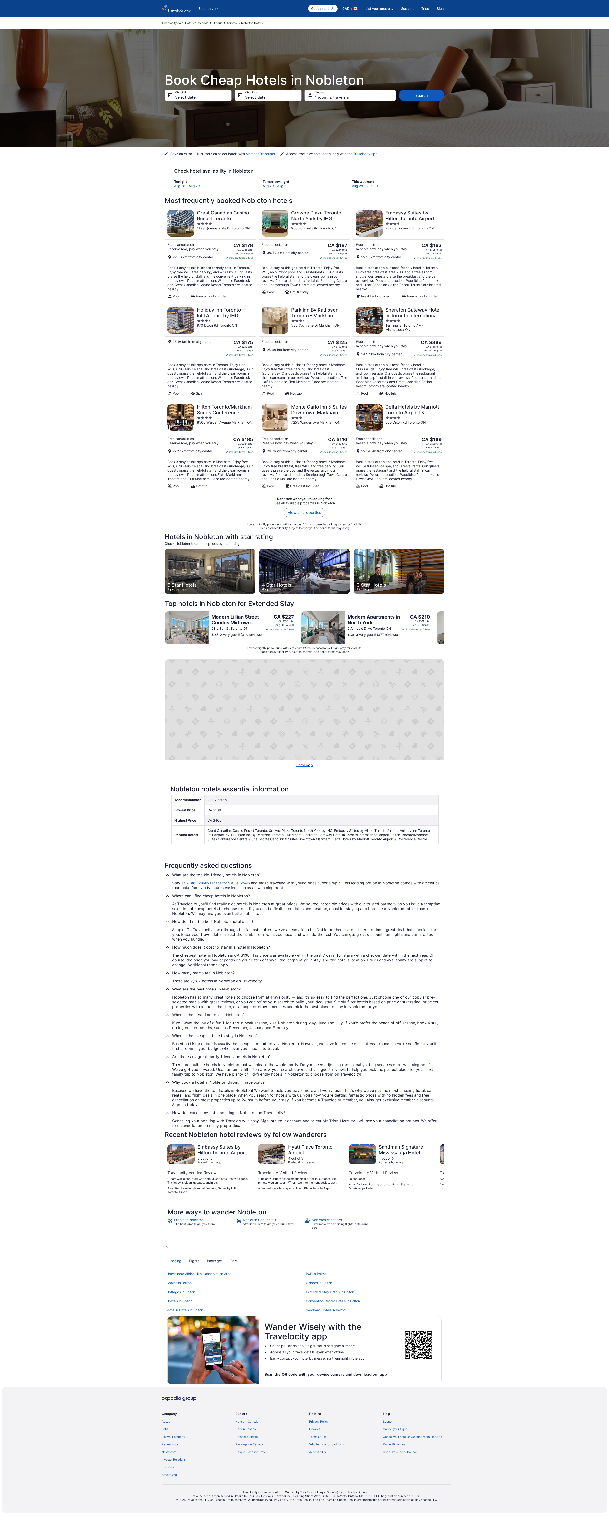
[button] (304, 1246)
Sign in (442, 8)
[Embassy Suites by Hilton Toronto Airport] (398, 254)
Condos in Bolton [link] (319, 1283)
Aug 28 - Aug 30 (365, 186)
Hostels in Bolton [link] (179, 1301)
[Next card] (444, 627)
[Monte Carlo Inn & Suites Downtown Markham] (304, 446)
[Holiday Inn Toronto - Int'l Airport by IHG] (210, 351)
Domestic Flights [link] (247, 1436)
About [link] (166, 1421)
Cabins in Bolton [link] (179, 1283)
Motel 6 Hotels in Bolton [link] (185, 1310)
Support (407, 8)
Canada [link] (203, 23)
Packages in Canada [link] (249, 1444)
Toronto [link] (232, 23)
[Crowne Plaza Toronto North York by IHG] (304, 254)
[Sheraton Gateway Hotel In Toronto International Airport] (398, 351)
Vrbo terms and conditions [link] (326, 1444)
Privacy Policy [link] (319, 1421)
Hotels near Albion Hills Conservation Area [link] (199, 1274)
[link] (201, 1224)
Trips (425, 8)
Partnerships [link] (170, 1444)
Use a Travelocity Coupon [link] (400, 1452)
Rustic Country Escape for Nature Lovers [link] (218, 883)
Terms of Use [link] (318, 1436)
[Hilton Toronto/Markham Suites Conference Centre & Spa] (210, 446)
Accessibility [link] (317, 1452)
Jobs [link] (165, 1429)
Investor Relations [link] (174, 1459)
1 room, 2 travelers (332, 97)
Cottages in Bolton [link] (181, 1292)
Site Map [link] (168, 1467)
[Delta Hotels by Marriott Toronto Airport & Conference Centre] (398, 446)
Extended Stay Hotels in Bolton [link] (330, 1292)
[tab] (175, 1261)
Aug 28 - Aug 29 (187, 186)
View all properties (304, 512)
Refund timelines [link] (394, 1444)
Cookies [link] (314, 1429)
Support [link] (388, 1421)
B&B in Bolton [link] (316, 1274)
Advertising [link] (169, 1475)
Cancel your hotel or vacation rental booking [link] (412, 1436)
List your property (379, 8)
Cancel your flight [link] (395, 1429)
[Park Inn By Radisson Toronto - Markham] (304, 351)
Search (421, 95)
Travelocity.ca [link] (171, 23)
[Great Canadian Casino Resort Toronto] (210, 254)
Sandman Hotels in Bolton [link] (326, 1310)
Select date (185, 97)
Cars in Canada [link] (246, 1429)
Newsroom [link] (169, 1452)
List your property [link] (173, 1436)
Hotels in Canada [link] (247, 1421)
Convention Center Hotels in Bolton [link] (333, 1301)
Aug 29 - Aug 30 (276, 186)
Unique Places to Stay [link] (250, 1452)
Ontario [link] (217, 23)
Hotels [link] (189, 23)
